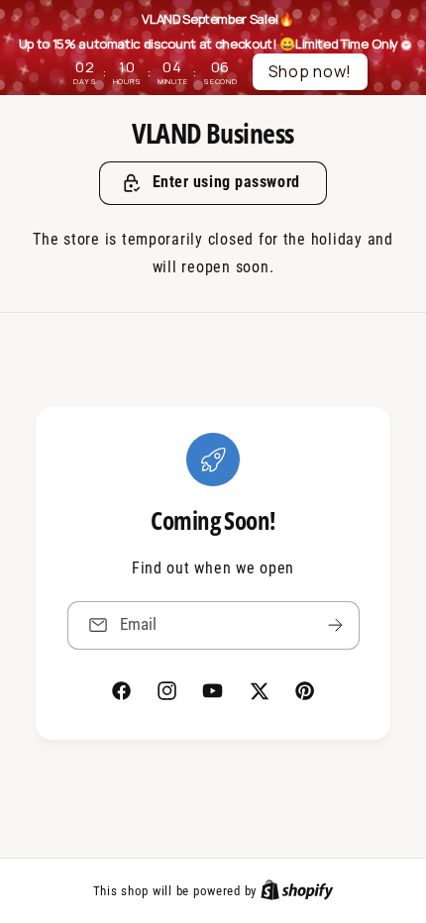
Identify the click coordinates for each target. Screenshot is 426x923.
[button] (213, 183)
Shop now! (310, 71)
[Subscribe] (335, 625)
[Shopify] (297, 890)
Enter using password (226, 181)
